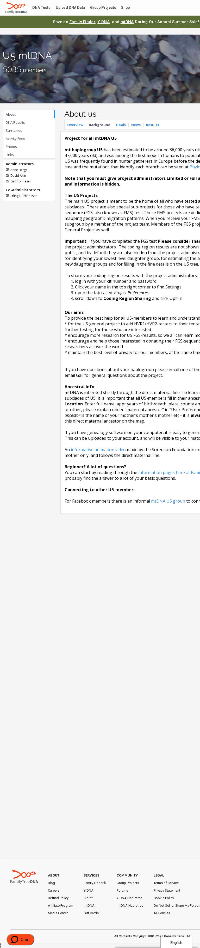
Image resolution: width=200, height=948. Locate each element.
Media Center (58, 913)
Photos (11, 146)
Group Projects (97, 8)
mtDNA (127, 21)
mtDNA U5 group (168, 501)
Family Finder (82, 21)
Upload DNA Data (67, 8)
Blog (51, 883)
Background (99, 124)
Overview (75, 124)
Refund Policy (58, 898)
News (136, 124)
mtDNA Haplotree (130, 905)
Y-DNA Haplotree (129, 898)
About (11, 114)
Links (10, 154)
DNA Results (15, 122)
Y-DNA (103, 21)
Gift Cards (91, 913)
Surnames (14, 130)
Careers (53, 890)
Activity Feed (15, 138)
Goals (121, 124)
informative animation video (98, 449)
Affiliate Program (60, 905)
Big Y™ (88, 898)
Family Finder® (95, 883)
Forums (122, 890)
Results (152, 124)
